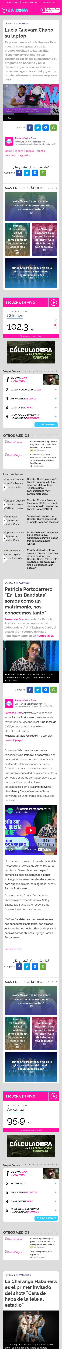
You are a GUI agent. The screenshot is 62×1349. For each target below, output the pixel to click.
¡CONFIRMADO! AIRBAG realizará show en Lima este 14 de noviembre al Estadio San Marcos (43, 459)
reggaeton (25, 155)
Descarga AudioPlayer (30, 2)
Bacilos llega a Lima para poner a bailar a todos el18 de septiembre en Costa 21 (42, 1242)
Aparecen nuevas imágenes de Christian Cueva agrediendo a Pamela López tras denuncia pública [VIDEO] (42, 538)
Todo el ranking (46, 424)
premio (41, 150)
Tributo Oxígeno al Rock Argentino (41, 1253)
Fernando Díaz (14, 619)
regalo (30, 150)
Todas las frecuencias (30, 336)
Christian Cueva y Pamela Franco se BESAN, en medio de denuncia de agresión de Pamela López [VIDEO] (42, 505)
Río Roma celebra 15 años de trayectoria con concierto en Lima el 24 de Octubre (43, 445)
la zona (19, 150)
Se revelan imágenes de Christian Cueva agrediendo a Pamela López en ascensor (43, 519)
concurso (10, 155)
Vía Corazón (39, 450)
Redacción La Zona (25, 138)
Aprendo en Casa (13, 2)
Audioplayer (45, 635)
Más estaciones (48, 2)
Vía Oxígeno (39, 466)
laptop (8, 150)
